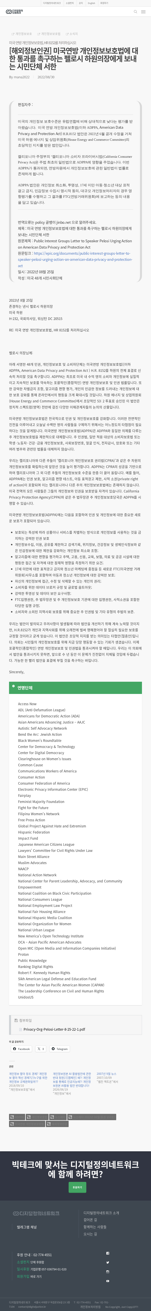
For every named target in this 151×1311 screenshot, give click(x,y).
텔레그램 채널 (27, 1226)
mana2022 (21, 76)
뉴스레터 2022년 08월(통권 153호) (94, 1117)
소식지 (74, 34)
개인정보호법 (39, 1117)
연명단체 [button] (24, 688)
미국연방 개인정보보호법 (29, 1124)
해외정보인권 (59, 1124)
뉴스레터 (60, 1117)
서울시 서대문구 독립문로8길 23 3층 (52, 1302)
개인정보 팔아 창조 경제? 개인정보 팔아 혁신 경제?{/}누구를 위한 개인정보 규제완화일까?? (28, 1077)
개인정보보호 (24, 34)
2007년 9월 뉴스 (106, 1074)
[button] (143, 12)
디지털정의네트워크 (19, 1302)
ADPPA (19, 1117)
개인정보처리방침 (90, 1307)
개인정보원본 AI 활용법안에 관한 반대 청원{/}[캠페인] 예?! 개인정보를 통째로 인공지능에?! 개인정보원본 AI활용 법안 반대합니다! (72, 1079)
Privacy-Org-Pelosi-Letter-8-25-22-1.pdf (54, 1029)
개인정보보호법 (51, 34)
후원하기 (77, 1187)
